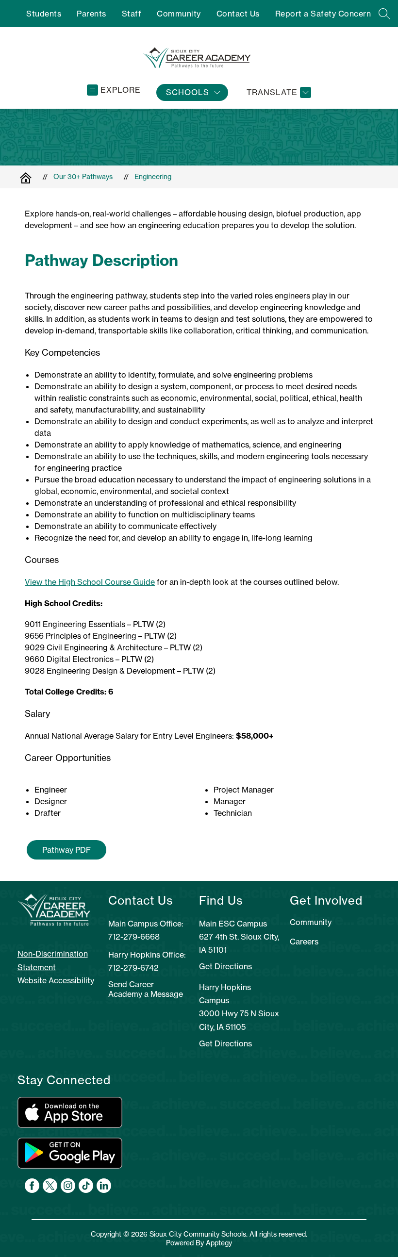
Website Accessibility (55, 980)
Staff (132, 13)
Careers (304, 941)
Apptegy (219, 1243)
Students (43, 13)
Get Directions (225, 966)
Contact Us (238, 13)
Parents (91, 13)
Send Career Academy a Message (145, 989)
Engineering (152, 176)
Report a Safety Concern (323, 13)
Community (179, 13)
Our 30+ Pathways (83, 176)
